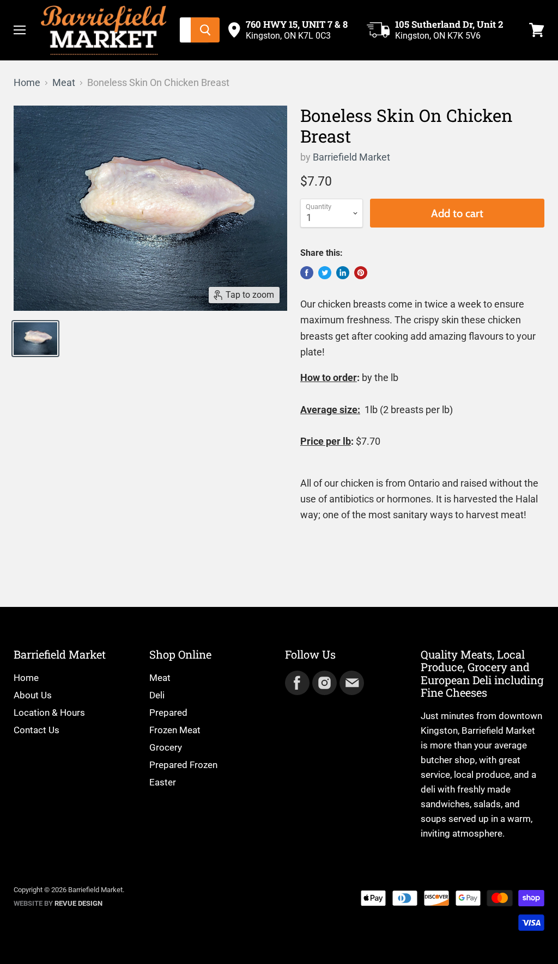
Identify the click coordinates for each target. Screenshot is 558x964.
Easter (162, 782)
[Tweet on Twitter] (324, 272)
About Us (33, 695)
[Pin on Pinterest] (360, 272)
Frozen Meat (175, 729)
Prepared (168, 712)
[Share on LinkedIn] (342, 272)
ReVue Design (58, 903)
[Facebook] (296, 682)
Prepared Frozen (183, 764)
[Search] (205, 29)
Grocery (165, 747)
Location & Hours (49, 712)
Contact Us (36, 729)
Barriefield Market (351, 157)
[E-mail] (351, 682)
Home (27, 82)
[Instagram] (323, 682)
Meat (63, 82)
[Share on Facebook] (306, 272)
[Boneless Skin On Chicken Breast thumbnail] (35, 338)
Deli (157, 695)
